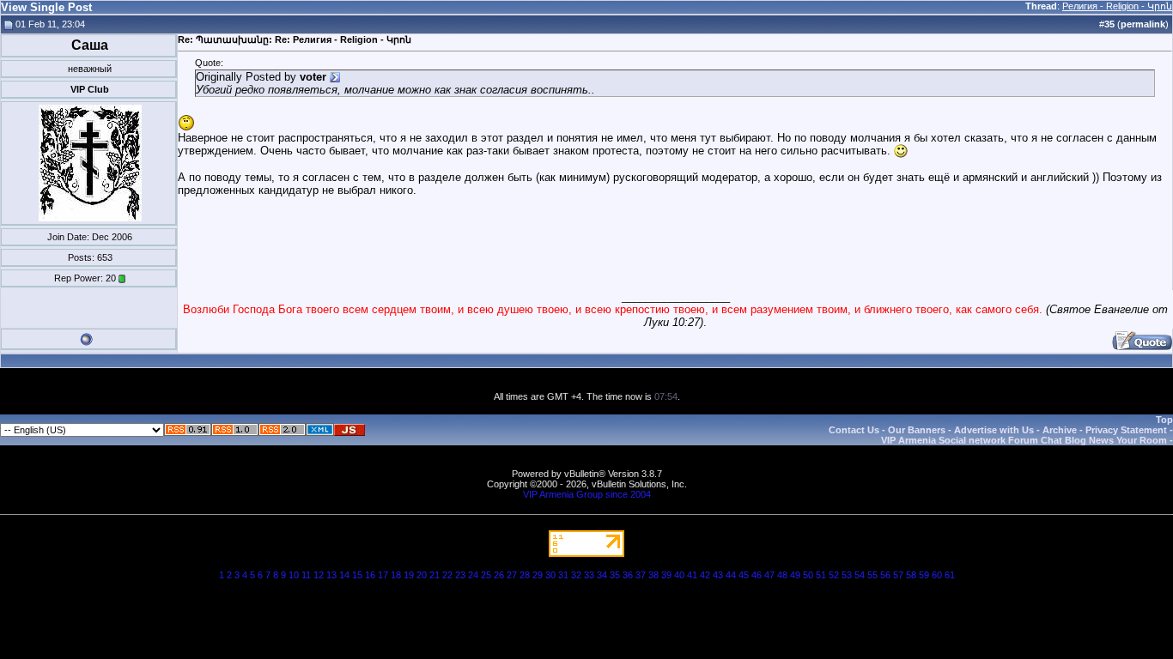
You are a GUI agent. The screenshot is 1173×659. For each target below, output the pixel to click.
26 (499, 575)
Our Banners (916, 430)
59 (924, 575)
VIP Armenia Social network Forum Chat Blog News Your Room (1024, 440)
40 (679, 575)
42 (705, 575)
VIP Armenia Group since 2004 (587, 494)
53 (847, 575)
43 (718, 575)
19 (409, 575)
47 (769, 575)
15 (357, 575)
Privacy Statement (1126, 430)
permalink (1143, 24)
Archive (1059, 430)
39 (666, 575)
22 (447, 575)
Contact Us (854, 430)
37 (640, 575)
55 (872, 575)
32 (576, 575)
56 (885, 575)
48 (782, 575)
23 (460, 575)
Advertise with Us (994, 430)
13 (331, 575)
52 (834, 575)
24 (473, 575)
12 (318, 575)
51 (821, 575)
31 (563, 575)
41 (692, 575)
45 (743, 575)
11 (306, 575)
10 (294, 575)
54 (859, 575)
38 (653, 575)
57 (898, 575)
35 (615, 575)
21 (434, 575)
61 (950, 575)
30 (550, 575)
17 (383, 575)
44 (731, 575)
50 (808, 575)
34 (602, 575)
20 (421, 575)
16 (370, 575)
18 (396, 575)
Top (1164, 419)
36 (628, 575)
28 (525, 575)
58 (911, 575)
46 (756, 575)
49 (795, 575)
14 (344, 575)
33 (589, 575)
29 (537, 575)
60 (937, 575)
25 (486, 575)
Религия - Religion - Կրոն (1117, 6)
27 (512, 575)
